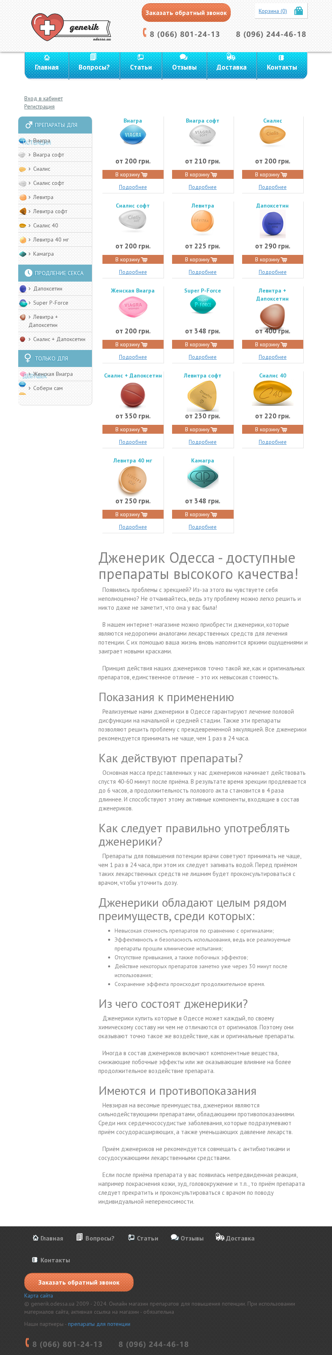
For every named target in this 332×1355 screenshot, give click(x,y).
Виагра (41, 140)
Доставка (232, 67)
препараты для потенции (99, 1323)
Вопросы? (94, 67)
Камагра (43, 253)
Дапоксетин (47, 288)
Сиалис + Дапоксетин (59, 339)
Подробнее (133, 187)
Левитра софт (50, 211)
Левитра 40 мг (51, 239)
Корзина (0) (273, 11)
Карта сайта (38, 1295)
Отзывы (184, 67)
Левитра (43, 197)
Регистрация (39, 106)
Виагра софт (48, 154)
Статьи (141, 67)
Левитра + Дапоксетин (272, 294)
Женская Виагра (53, 373)
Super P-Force (50, 302)
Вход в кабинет (43, 98)
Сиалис (41, 168)
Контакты (282, 67)
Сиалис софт (48, 183)
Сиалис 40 (45, 225)
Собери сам (48, 388)
